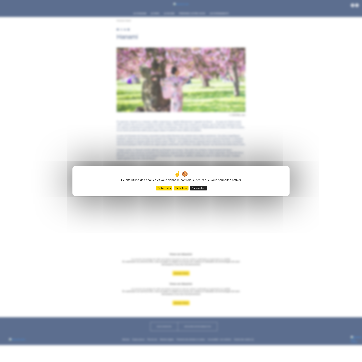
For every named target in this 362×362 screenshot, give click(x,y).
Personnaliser (198, 188)
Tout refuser (181, 188)
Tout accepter (164, 188)
